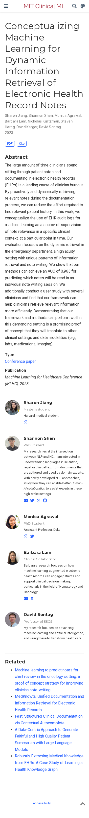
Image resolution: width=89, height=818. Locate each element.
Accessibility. (42, 803)
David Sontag (38, 614)
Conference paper (20, 361)
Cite (21, 143)
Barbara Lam (37, 552)
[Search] (74, 6)
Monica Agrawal (41, 516)
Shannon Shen (39, 438)
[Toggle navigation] (6, 6)
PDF (10, 143)
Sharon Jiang (38, 402)
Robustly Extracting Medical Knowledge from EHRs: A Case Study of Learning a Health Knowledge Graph (49, 763)
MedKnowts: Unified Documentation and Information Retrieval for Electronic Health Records (49, 703)
